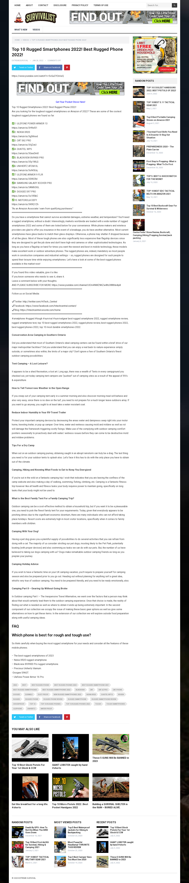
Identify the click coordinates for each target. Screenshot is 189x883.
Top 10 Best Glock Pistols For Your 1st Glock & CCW (120, 830)
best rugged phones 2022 (65, 685)
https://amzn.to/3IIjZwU (24, 144)
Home (17, 5)
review (121, 694)
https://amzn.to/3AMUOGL (25, 187)
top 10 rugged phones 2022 (78, 704)
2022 (15, 685)
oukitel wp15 (107, 694)
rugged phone (31, 699)
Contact (43, 5)
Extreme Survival (27, 878)
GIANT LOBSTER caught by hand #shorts (121, 843)
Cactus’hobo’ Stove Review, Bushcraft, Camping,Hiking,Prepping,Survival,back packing (152, 235)
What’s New (20, 29)
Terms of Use (100, 5)
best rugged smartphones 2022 (56, 690)
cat (91, 690)
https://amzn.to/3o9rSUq (25, 170)
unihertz (31, 709)
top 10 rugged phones (51, 704)
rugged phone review (53, 699)
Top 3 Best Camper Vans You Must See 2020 (80, 858)
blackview (80, 690)
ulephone (17, 709)
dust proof (43, 694)
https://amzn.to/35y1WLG (25, 161)
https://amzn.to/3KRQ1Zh (25, 204)
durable (28, 694)
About (29, 5)
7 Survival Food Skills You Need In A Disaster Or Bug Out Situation (161, 135)
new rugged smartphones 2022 (67, 694)
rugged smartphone (77, 699)
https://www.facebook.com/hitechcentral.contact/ (51, 305)
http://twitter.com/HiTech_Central (40, 301)
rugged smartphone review (104, 699)
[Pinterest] (67, 67)
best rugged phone (40, 685)
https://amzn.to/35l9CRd (24, 178)
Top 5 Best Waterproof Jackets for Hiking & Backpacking (79, 830)
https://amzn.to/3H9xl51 (24, 127)
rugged (16, 699)
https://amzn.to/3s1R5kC (25, 195)
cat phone (117, 690)
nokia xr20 (91, 694)
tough (98, 704)
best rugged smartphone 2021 (95, 685)
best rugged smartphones (25, 690)
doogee (16, 694)
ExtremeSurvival (20, 61)
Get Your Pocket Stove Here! (70, 102)
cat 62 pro (102, 690)
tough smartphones (115, 704)
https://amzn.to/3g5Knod (25, 136)
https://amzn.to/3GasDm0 (25, 153)
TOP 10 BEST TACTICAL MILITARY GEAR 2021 (37, 858)
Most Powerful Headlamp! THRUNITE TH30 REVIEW (78, 844)
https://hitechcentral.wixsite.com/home (40, 310)
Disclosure (60, 5)
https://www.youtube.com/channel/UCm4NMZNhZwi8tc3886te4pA (86, 285)
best (24, 685)
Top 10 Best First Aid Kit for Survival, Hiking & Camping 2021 (37, 844)
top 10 (32, 704)
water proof (46, 709)
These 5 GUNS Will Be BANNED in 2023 (120, 858)
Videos (36, 29)
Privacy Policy (80, 5)
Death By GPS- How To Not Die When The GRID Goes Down (36, 830)
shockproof (18, 704)
